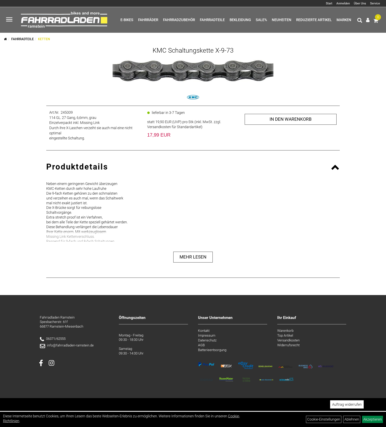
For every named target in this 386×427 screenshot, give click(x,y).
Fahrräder (148, 20)
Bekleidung (240, 20)
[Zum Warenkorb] (376, 21)
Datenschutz (207, 340)
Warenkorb (285, 331)
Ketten (44, 39)
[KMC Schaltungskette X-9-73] (193, 70)
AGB (201, 345)
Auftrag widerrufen (347, 404)
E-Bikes (126, 20)
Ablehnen (351, 419)
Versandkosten (288, 340)
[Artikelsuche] (359, 21)
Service (375, 3)
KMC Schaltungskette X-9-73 (193, 50)
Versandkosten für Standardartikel (174, 127)
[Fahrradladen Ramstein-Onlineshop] (65, 20)
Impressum (206, 335)
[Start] (5, 39)
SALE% (261, 20)
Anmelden (343, 3)
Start (329, 3)
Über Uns (360, 3)
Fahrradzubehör (179, 20)
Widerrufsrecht (288, 345)
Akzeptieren (372, 419)
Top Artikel (285, 335)
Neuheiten (281, 20)
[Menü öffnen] (9, 20)
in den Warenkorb (291, 119)
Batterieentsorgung (212, 350)
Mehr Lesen (193, 256)
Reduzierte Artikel (314, 20)
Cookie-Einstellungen (323, 419)
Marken (344, 20)
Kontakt (203, 331)
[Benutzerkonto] (368, 19)
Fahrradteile (212, 20)
